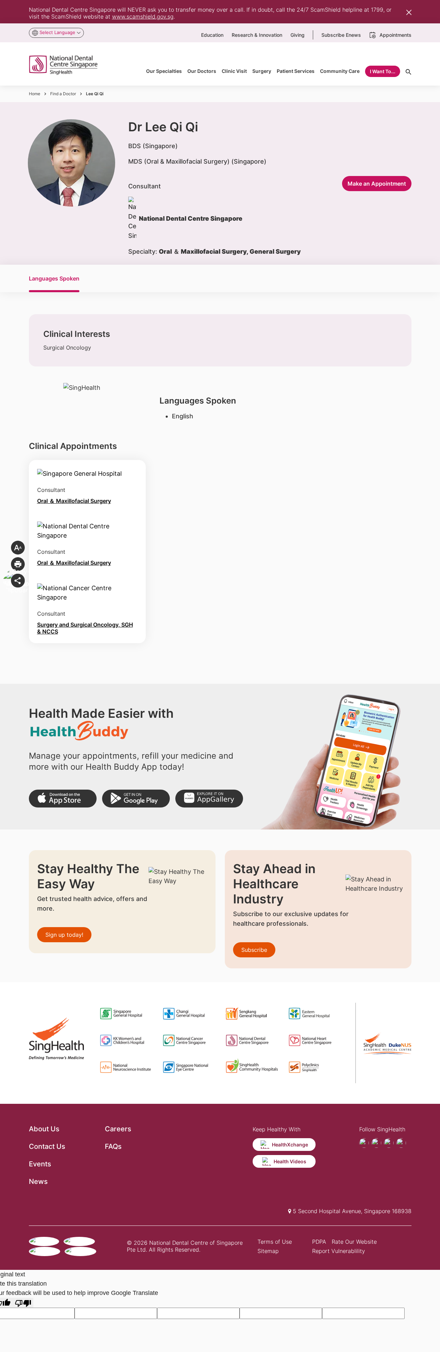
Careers (118, 1129)
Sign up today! (64, 934)
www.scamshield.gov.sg (143, 16)
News (38, 1181)
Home (34, 93)
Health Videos (290, 1161)
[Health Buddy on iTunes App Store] (63, 799)
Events (40, 1164)
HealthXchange (290, 1144)
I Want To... (382, 71)
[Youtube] (376, 1143)
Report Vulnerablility (338, 1250)
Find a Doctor (63, 93)
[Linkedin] (401, 1143)
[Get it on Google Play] (136, 799)
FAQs (113, 1146)
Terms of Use (274, 1241)
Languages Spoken (54, 278)
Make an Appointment (377, 183)
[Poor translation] (23, 1303)
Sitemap (268, 1250)
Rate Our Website (354, 1241)
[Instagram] (389, 1143)
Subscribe (254, 949)
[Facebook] (364, 1143)
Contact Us (47, 1146)
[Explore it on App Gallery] (209, 799)
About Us (44, 1129)
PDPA (319, 1241)
